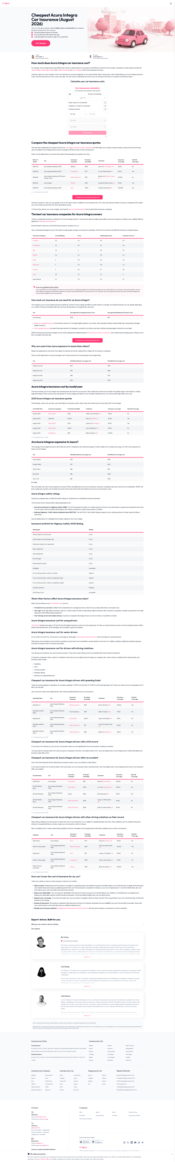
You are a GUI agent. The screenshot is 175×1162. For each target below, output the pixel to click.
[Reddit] (142, 1142)
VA (64, 1051)
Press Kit (82, 1115)
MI (69, 1048)
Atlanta (91, 1045)
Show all (128, 1060)
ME (67, 1048)
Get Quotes (41, 43)
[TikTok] (139, 1142)
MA (63, 1048)
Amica (33, 1078)
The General (49, 1084)
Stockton (107, 841)
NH (32, 1051)
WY (75, 1051)
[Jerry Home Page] (5, 3)
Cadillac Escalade (63, 70)
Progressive (74, 171)
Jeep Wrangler (36, 70)
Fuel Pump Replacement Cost (125, 1081)
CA (112, 166)
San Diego (129, 1054)
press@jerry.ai (44, 1145)
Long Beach (106, 787)
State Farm (36, 265)
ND (83, 1048)
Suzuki (104, 1081)
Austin (91, 1048)
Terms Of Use (133, 1112)
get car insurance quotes (77, 209)
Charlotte (106, 781)
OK (45, 1051)
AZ (36, 1048)
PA (50, 1051)
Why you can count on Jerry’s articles (44, 924)
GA (110, 712)
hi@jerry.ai (40, 1143)
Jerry (67, 148)
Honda (62, 1090)
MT (79, 1048)
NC (99, 178)
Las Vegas (110, 1054)
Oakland (106, 732)
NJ (34, 1051)
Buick (61, 1075)
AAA (34, 250)
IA (50, 1048)
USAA (34, 260)
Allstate (35, 255)
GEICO (33, 1084)
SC (53, 1051)
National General (76, 177)
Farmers (35, 269)
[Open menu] (171, 3)
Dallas (91, 1057)
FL (46, 1048)
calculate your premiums (47, 221)
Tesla (75, 1087)
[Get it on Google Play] (97, 1142)
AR (34, 1048)
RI (51, 1051)
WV (72, 1051)
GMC (61, 1087)
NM (111, 188)
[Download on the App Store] (84, 1142)
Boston (91, 1051)
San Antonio (129, 1051)
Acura (90, 1075)
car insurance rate (56, 603)
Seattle (128, 1057)
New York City (130, 1045)
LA (61, 1048)
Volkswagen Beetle (47, 70)
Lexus (75, 1078)
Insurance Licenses (134, 1115)
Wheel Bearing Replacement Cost (127, 1090)
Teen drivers (35, 625)
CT (43, 1048)
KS (57, 1048)
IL (99, 423)
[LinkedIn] (132, 1142)
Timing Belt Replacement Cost (126, 1087)
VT (66, 1051)
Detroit (109, 1045)
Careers (114, 1115)
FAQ (80, 1112)
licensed (101, 1151)
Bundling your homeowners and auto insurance (72, 908)
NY (112, 171)
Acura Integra (76, 70)
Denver (91, 1060)
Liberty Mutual (35, 1087)
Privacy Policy (100, 1115)
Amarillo (93, 418)
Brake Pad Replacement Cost (125, 1075)
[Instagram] (124, 1142)
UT (62, 1051)
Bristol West (52, 414)
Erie (32, 1081)
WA (68, 1051)
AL (32, 1048)
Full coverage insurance (42, 328)
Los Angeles (107, 166)
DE (45, 1048)
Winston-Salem (109, 176)
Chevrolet (63, 1081)
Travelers (35, 240)
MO (74, 1048)
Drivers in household (94, 94)
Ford (61, 1084)
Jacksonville (111, 1051)
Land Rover (77, 1075)
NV (39, 1051)
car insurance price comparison (82, 148)
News (114, 1112)
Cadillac (62, 1078)
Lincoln (76, 1081)
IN (55, 1048)
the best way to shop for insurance (98, 333)
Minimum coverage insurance (44, 323)
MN (72, 1048)
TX (97, 418)
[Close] (172, 1154)
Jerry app (45, 1119)
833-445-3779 (41, 1117)
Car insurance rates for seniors (87, 637)
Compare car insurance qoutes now (87, 197)
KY (59, 1048)
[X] (128, 1142)
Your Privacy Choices (85, 1119)
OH (43, 1051)
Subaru (104, 1078)
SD (55, 1051)
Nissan (76, 1084)
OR (48, 1051)
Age (70, 94)
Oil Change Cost (121, 1084)
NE (85, 1048)
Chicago (95, 423)
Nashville (110, 1060)
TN (57, 1051)
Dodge (90, 1081)
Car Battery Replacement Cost (126, 1078)
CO (40, 1048)
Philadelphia (129, 1048)
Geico (34, 274)
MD (109, 705)
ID (52, 1048)
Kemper (73, 183)
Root (72, 188)
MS (76, 1048)
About (97, 1112)
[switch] (104, 103)
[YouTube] (135, 1142)
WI (70, 1051)
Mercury (72, 867)
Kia (89, 1084)
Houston (110, 1048)
